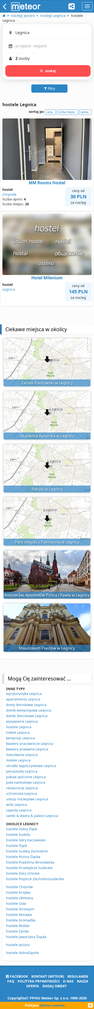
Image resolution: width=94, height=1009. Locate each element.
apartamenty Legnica (23, 699)
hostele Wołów (17, 925)
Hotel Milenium (47, 278)
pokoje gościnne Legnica (26, 777)
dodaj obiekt (54, 986)
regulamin (77, 976)
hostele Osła (16, 903)
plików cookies (52, 1005)
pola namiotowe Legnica (25, 782)
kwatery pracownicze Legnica (29, 743)
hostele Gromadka (20, 920)
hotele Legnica (18, 732)
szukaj (50, 71)
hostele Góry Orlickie (23, 873)
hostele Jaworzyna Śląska (26, 936)
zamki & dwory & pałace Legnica (32, 815)
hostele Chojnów (19, 887)
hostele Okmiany (19, 898)
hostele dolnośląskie (22, 952)
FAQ (10, 981)
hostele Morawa (19, 914)
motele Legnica (18, 760)
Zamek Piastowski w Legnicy (47, 382)
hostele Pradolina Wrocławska (30, 862)
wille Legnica (16, 804)
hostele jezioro (18, 944)
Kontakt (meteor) (47, 976)
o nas (68, 981)
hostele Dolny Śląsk (21, 829)
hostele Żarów (17, 931)
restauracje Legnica (22, 788)
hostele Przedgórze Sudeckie (29, 867)
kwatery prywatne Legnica (27, 749)
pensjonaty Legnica (21, 771)
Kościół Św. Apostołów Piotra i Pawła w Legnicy (47, 595)
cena (49, 112)
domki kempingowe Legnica (28, 710)
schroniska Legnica (21, 793)
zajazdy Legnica (19, 810)
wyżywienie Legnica (22, 721)
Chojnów (9, 194)
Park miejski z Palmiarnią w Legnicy (47, 542)
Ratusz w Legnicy (47, 489)
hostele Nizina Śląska (23, 856)
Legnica (8, 289)
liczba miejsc (66, 112)
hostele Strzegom (20, 909)
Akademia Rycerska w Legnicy (47, 436)
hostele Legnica (18, 727)
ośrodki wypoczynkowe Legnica (31, 765)
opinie (85, 112)
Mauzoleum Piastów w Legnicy (47, 648)
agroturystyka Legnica (24, 693)
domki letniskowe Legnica (26, 716)
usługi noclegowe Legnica (27, 799)
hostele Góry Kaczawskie (26, 840)
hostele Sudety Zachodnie (27, 851)
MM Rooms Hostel (47, 182)
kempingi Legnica (20, 738)
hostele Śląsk (16, 845)
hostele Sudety (18, 834)
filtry (51, 88)
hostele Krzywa (18, 892)
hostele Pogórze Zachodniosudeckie (35, 879)
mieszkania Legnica (22, 754)
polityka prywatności (39, 981)
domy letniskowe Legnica (26, 704)
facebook (18, 976)
